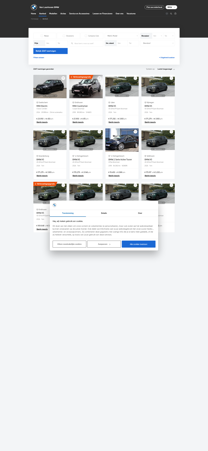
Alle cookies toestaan (138, 244)
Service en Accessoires (79, 13)
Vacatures (131, 13)
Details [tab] (104, 213)
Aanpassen (102, 244)
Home (33, 13)
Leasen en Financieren (102, 13)
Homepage (34, 19)
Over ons (119, 13)
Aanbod (42, 13)
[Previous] (44, 96)
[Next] (56, 96)
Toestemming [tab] (68, 213)
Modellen (53, 13)
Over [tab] (140, 213)
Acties (63, 13)
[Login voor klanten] (175, 13)
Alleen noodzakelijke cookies (69, 244)
